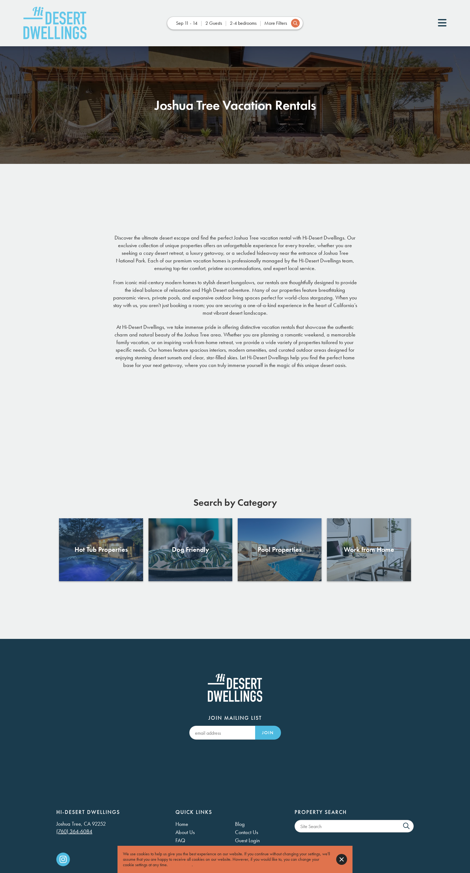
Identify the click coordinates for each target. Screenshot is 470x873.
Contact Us (246, 832)
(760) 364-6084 (74, 831)
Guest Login (247, 840)
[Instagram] (63, 859)
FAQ (180, 840)
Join (268, 733)
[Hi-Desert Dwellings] (54, 23)
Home (181, 824)
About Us (185, 832)
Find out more (180, 864)
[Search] (406, 826)
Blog (240, 824)
